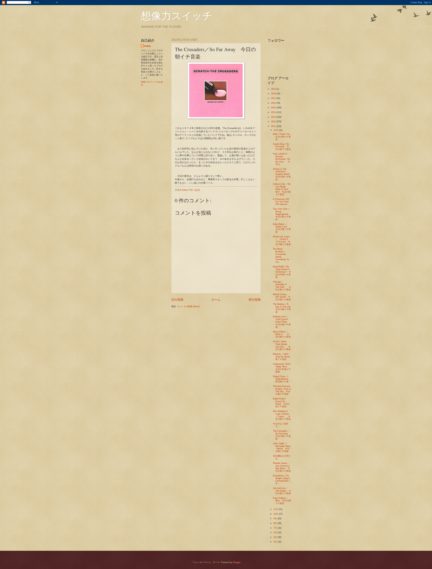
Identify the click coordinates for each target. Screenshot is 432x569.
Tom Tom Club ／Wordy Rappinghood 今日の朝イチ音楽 (282, 214)
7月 (276, 528)
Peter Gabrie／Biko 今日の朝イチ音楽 (282, 501)
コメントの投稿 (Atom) (188, 306)
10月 (276, 514)
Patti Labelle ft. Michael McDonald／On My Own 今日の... (281, 158)
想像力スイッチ (176, 15)
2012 (273, 121)
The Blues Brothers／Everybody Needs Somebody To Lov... (281, 255)
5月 (276, 537)
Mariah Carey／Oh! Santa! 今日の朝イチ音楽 (282, 297)
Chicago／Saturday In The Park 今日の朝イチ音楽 (282, 286)
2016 (273, 103)
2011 (273, 126)
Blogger (236, 562)
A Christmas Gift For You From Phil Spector (281, 202)
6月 (276, 532)
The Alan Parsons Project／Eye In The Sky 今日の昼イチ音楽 (282, 390)
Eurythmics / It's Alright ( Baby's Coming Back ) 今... (281, 479)
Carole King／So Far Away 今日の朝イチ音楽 (282, 146)
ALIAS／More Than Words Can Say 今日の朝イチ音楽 (282, 345)
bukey (147, 46)
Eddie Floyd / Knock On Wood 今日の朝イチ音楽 (281, 402)
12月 (276, 130)
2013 (273, 117)
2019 (273, 89)
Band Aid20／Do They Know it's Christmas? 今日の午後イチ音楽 (282, 271)
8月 (276, 523)
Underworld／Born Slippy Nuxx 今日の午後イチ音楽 (282, 368)
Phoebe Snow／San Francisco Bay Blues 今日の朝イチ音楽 (282, 467)
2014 (273, 112)
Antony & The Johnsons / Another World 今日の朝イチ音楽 (282, 174)
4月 (276, 541)
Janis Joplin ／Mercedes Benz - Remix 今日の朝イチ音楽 (282, 447)
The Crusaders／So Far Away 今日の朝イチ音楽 (282, 435)
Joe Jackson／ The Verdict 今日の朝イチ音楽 (282, 491)
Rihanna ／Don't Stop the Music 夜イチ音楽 (284, 356)
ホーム (216, 299)
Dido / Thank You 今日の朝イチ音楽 (282, 137)
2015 (273, 107)
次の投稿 (177, 299)
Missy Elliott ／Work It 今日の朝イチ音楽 (282, 334)
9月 (276, 518)
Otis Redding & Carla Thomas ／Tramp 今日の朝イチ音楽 (282, 415)
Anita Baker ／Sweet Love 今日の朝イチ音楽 (282, 228)
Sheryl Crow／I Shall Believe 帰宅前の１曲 (281, 379)
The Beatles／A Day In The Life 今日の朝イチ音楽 (283, 308)
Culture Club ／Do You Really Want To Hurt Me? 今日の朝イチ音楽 (282, 189)
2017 (273, 98)
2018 (273, 93)
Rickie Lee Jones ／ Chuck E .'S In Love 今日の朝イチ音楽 (282, 240)
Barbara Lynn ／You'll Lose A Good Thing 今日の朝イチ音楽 (282, 321)
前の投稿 (255, 299)
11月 (276, 509)
